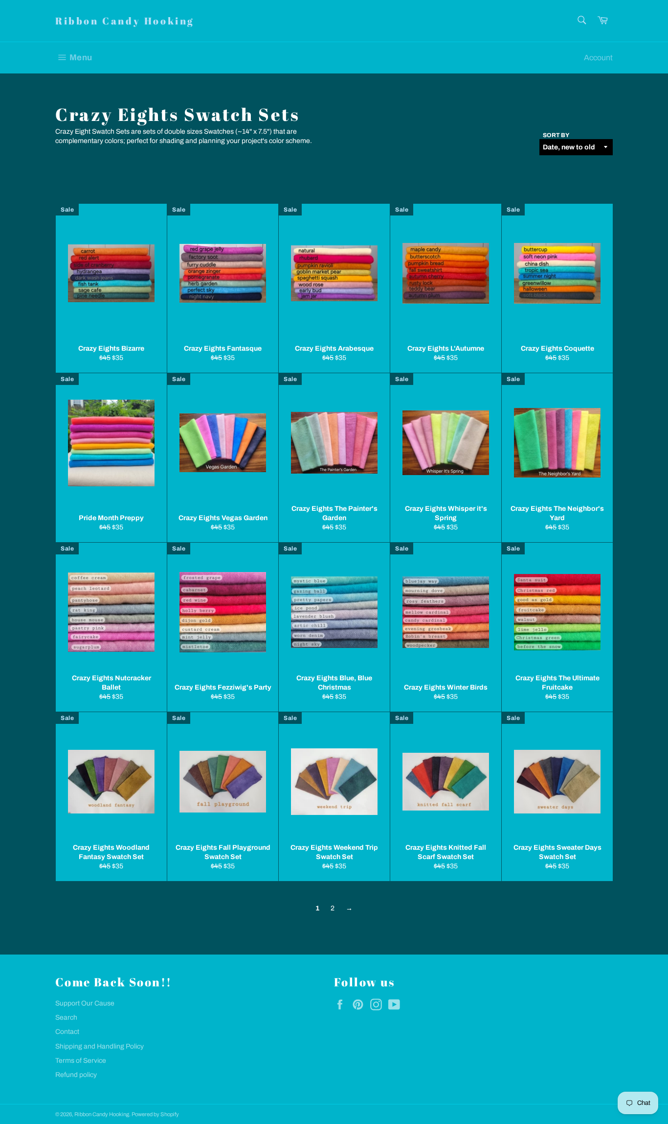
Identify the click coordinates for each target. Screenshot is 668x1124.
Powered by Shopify (155, 1114)
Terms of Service (80, 1060)
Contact (67, 1031)
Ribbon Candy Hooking (124, 20)
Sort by (556, 135)
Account (598, 57)
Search (66, 1017)
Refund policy (76, 1074)
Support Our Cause (84, 1003)
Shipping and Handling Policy (99, 1046)
